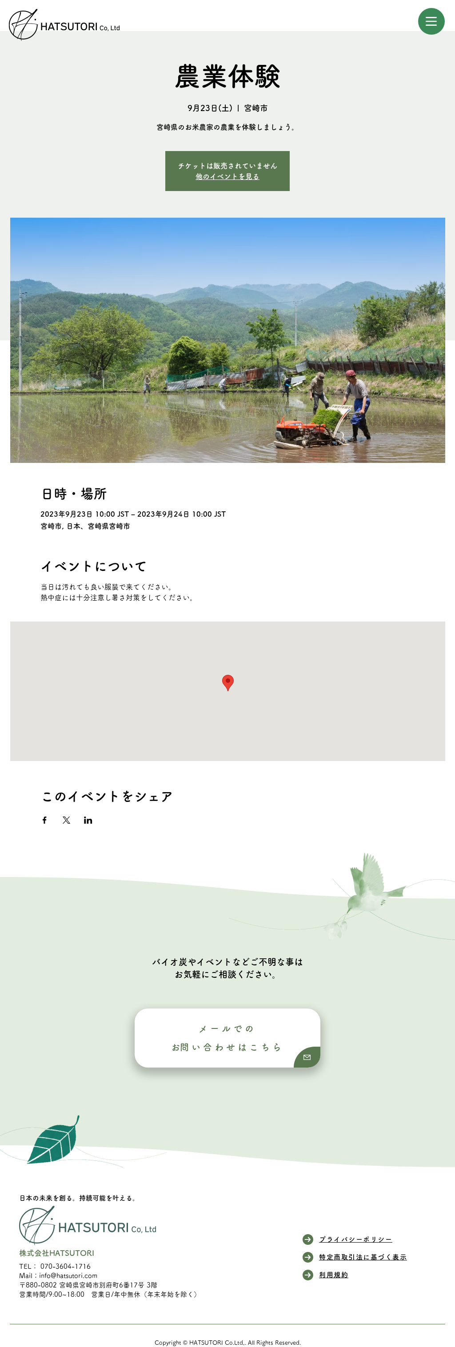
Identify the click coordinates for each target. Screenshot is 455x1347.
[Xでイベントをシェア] (66, 820)
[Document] (307, 1057)
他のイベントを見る (227, 176)
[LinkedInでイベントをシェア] (88, 820)
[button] (431, 21)
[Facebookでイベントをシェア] (44, 820)
